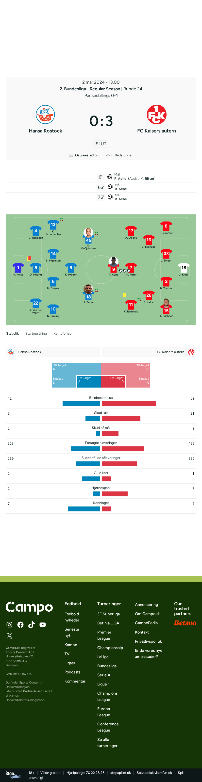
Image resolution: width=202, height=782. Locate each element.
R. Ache (120, 179)
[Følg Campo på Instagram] (9, 624)
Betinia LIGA (108, 623)
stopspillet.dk (120, 773)
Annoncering (146, 604)
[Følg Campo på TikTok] (31, 624)
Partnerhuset (32, 691)
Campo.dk (13, 648)
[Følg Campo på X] (9, 635)
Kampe (71, 644)
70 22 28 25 (95, 773)
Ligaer (70, 663)
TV (67, 654)
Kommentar (75, 681)
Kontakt (142, 632)
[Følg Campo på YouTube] (42, 624)
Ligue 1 (103, 684)
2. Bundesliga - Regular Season (90, 89)
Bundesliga (107, 666)
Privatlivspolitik (148, 641)
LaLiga (102, 656)
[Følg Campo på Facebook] (20, 624)
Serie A (103, 675)
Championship (110, 647)
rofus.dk (165, 773)
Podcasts (72, 672)
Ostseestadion (87, 155)
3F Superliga (108, 614)
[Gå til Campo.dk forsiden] (29, 613)
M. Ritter (147, 179)
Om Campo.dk (148, 613)
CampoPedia (146, 622)
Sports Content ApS (20, 652)
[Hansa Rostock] (45, 121)
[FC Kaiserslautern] (157, 121)
